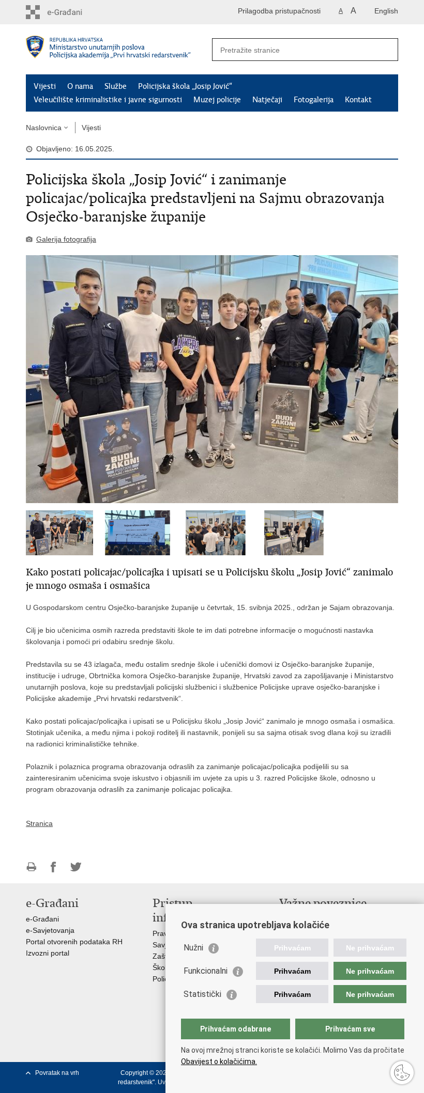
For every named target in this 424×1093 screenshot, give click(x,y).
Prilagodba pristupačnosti (279, 11)
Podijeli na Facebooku (53, 867)
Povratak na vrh (57, 1072)
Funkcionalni (206, 971)
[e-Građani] (70, 12)
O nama (80, 86)
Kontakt (358, 99)
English (386, 11)
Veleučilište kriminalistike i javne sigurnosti (108, 99)
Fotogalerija (314, 99)
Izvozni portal (47, 953)
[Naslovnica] (119, 50)
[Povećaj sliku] (212, 379)
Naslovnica (44, 127)
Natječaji (267, 99)
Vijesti (45, 86)
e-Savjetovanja (50, 930)
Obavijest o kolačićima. (219, 1061)
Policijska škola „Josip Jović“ (185, 86)
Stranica (39, 823)
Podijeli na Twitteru (75, 867)
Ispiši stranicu (31, 867)
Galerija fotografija (66, 239)
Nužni (193, 948)
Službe (115, 86)
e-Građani (42, 919)
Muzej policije (217, 99)
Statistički (202, 994)
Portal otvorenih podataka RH (74, 942)
